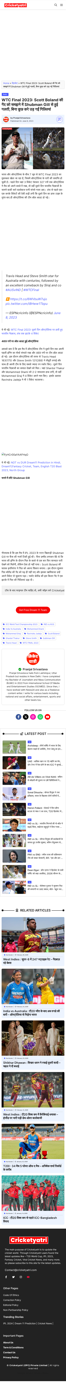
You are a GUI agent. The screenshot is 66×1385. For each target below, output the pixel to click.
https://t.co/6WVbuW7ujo (28, 299)
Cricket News (45, 1323)
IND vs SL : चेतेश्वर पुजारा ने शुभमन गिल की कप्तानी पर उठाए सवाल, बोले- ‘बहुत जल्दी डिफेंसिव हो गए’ (45, 889)
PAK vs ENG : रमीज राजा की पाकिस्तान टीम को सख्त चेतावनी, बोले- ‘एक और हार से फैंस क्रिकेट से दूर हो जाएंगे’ (45, 858)
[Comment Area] (59, 119)
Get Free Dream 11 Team (33, 609)
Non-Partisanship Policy (15, 1310)
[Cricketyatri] (16, 5)
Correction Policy (12, 1300)
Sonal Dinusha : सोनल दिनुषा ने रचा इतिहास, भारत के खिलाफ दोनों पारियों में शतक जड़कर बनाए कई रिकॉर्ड (44, 795)
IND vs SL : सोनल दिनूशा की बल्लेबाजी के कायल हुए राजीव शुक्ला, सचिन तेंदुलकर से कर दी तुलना (45, 842)
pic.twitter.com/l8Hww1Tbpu (27, 304)
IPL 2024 (8, 1323)
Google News (24, 1373)
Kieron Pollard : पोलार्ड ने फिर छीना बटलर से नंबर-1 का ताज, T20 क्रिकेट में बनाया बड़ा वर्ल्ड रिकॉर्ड (44, 811)
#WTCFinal (31, 290)
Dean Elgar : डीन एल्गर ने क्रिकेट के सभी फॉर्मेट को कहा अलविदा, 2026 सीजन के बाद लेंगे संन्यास (45, 873)
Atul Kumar (9, 955)
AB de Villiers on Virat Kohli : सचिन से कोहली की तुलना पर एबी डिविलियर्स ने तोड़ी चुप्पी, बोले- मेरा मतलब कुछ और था (45, 780)
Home (6, 83)
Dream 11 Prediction (25, 1323)
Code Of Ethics (11, 1295)
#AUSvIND (13, 290)
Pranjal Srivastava (21, 118)
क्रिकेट (15, 83)
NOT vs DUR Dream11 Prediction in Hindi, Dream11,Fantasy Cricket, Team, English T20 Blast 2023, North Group (32, 466)
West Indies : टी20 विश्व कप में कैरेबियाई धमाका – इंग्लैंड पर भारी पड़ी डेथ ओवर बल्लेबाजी (30, 1116)
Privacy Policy (41, 1373)
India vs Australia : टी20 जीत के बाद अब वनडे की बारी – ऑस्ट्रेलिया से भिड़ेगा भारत (31, 1012)
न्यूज (30, 742)
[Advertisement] (33, 46)
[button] (56, 5)
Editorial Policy (10, 1305)
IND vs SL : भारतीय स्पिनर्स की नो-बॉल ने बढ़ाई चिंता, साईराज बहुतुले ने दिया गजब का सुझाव (45, 827)
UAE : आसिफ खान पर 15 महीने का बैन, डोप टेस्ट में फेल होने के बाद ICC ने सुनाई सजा (44, 764)
